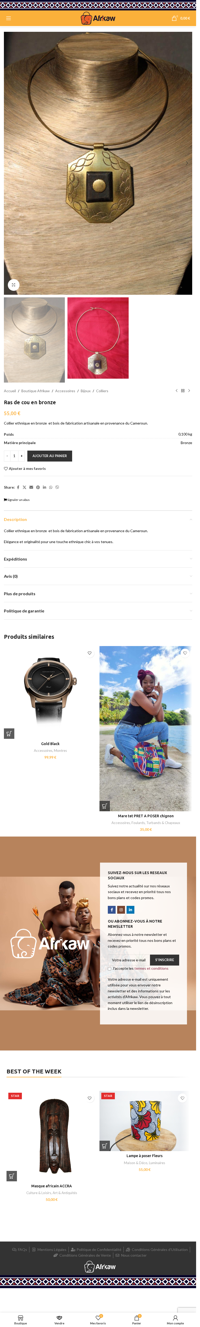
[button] (9, 163)
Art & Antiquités (65, 1193)
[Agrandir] (14, 285)
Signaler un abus (18, 499)
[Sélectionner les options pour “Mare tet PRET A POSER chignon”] (104, 806)
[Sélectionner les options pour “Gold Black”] (9, 733)
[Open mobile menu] (8, 18)
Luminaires (157, 1163)
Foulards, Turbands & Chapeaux (156, 823)
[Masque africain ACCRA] (52, 1136)
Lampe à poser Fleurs (144, 1156)
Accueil (10, 391)
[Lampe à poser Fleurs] (144, 1121)
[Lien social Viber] (57, 487)
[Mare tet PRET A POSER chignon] (145, 728)
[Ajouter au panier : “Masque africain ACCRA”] (12, 1176)
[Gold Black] (50, 692)
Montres (60, 750)
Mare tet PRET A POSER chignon (146, 816)
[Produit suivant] (189, 391)
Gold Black (50, 744)
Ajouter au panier (50, 456)
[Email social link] (31, 487)
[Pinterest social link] (38, 487)
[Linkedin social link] (44, 487)
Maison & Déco (135, 1163)
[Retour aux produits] (183, 391)
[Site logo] (98, 18)
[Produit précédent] (176, 391)
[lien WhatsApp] (51, 487)
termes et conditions (151, 968)
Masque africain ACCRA (51, 1186)
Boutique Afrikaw (35, 391)
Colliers (102, 391)
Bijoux (86, 391)
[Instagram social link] (121, 910)
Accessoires (65, 391)
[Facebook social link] (18, 487)
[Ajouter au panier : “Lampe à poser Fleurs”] (104, 1146)
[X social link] (24, 487)
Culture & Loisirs (38, 1193)
